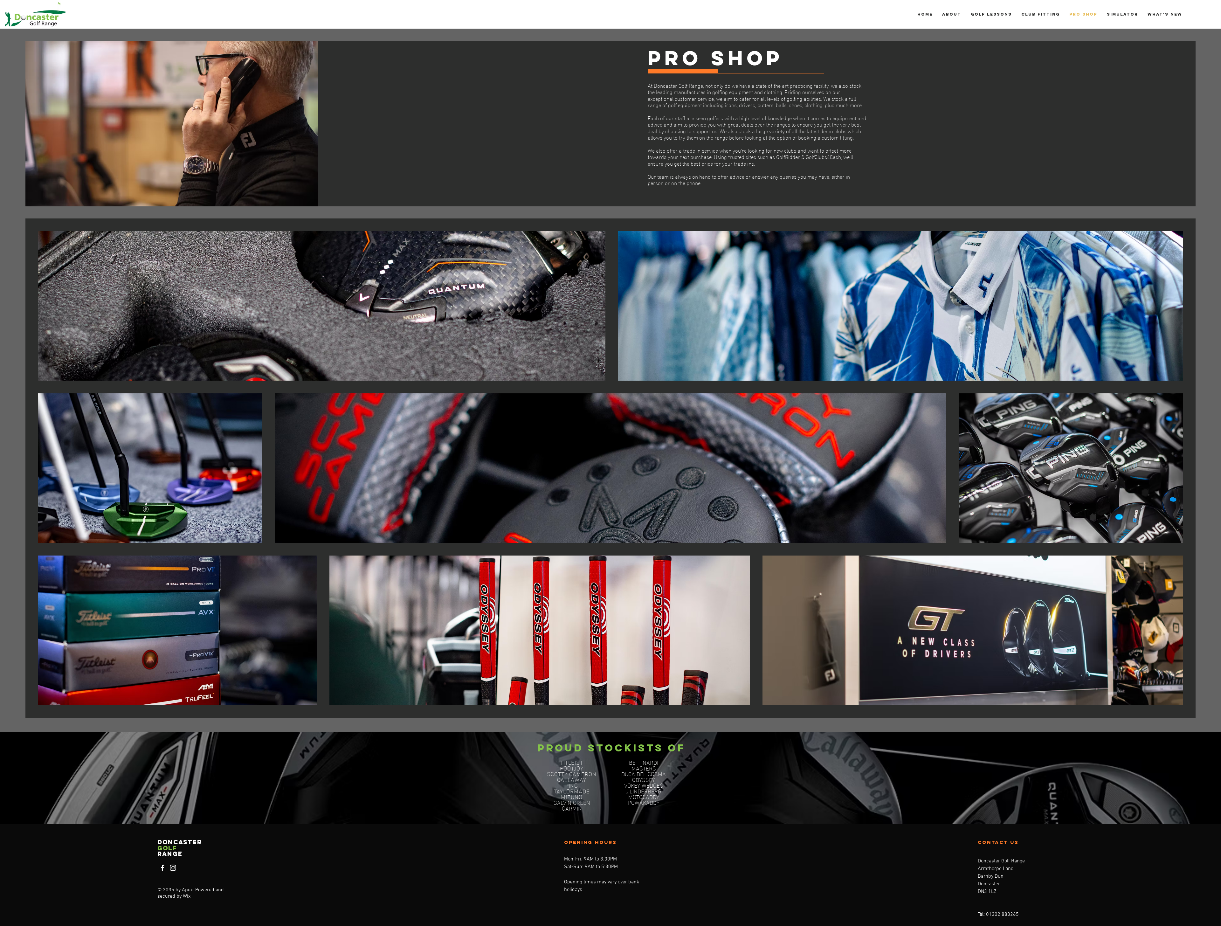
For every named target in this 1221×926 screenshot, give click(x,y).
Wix (186, 896)
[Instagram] (173, 868)
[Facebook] (162, 868)
